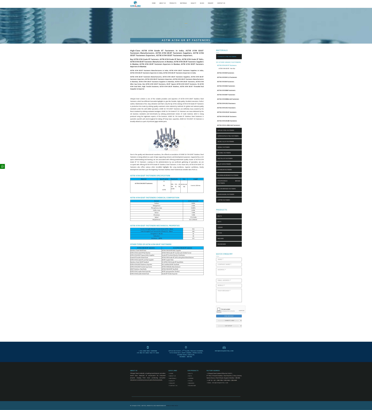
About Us (162, 3)
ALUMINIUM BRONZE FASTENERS (228, 175)
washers (221, 238)
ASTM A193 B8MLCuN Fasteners (228, 99)
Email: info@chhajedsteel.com (218, 382)
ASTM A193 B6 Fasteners (225, 82)
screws (220, 227)
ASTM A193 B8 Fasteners (225, 73)
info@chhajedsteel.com (224, 351)
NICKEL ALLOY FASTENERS (226, 141)
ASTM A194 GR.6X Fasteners (226, 116)
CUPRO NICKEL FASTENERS (226, 194)
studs (220, 233)
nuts (219, 221)
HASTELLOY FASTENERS (225, 158)
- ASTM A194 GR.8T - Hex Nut (226, 68)
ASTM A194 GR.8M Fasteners (227, 121)
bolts (220, 216)
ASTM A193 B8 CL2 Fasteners (227, 77)
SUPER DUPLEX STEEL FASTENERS (228, 136)
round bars (222, 244)
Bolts (191, 373)
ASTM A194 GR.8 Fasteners (226, 103)
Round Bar (192, 385)
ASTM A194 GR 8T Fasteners (227, 65)
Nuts (190, 376)
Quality (193, 3)
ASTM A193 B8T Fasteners (226, 95)
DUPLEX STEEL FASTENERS (226, 130)
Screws (191, 378)
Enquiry (210, 3)
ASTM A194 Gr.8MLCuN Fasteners (228, 125)
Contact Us (221, 3)
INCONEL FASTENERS (224, 153)
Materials (183, 3)
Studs (191, 380)
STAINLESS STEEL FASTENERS (227, 56)
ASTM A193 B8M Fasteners (226, 90)
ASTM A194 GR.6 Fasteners (226, 108)
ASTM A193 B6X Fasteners (226, 86)
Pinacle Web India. (172, 405)
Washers (191, 383)
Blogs (202, 3)
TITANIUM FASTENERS (225, 169)
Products (173, 3)
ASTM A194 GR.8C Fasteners (226, 112)
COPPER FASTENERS (224, 200)
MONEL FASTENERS (224, 147)
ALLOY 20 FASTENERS (224, 164)
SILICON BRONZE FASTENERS (227, 189)
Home (154, 3)
